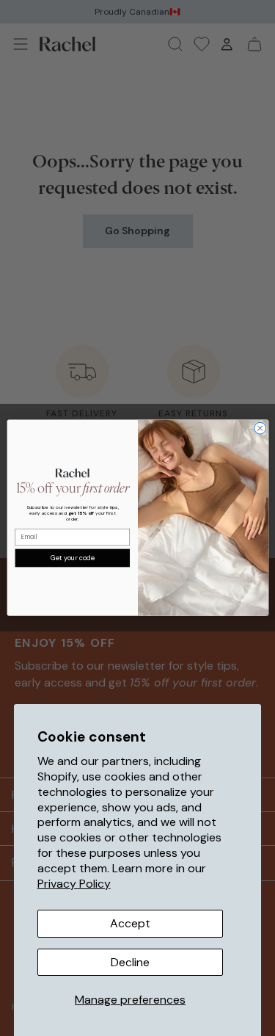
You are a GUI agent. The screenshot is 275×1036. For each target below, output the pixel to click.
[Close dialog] (259, 429)
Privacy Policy (74, 883)
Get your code (72, 558)
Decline (130, 962)
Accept (130, 923)
